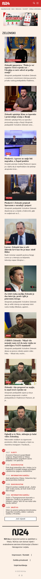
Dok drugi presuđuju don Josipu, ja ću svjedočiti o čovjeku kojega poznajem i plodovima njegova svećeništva (21, 469)
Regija (18, 9)
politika (9, 198)
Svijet (25, 9)
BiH (13, 9)
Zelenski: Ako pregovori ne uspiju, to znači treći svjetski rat (20, 388)
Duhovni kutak (17, 465)
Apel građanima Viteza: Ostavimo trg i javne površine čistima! (21, 479)
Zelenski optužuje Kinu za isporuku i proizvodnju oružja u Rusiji (20, 115)
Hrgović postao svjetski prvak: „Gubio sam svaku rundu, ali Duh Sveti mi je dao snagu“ (21, 489)
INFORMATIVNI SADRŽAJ (13, 60)
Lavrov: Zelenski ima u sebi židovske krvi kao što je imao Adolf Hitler (20, 249)
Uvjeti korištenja (20, 565)
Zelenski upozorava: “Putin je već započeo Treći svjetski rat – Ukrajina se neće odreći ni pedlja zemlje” (19, 69)
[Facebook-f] (19, 575)
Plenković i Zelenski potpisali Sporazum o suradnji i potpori (18, 204)
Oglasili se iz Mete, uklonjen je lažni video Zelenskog (20, 435)
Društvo (14, 507)
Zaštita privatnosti (20, 560)
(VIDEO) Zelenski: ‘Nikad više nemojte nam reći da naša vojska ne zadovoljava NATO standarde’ (20, 343)
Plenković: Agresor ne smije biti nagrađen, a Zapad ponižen (18, 159)
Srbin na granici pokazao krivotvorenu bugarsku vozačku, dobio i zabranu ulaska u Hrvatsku (21, 512)
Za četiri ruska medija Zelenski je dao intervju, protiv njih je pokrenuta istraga (19, 296)
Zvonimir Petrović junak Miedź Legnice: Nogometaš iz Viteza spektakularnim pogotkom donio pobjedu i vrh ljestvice (19, 458)
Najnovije (5, 9)
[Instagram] (22, 575)
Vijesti (8, 109)
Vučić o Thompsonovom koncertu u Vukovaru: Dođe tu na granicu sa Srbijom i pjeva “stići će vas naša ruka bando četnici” (21, 500)
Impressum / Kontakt (20, 555)
